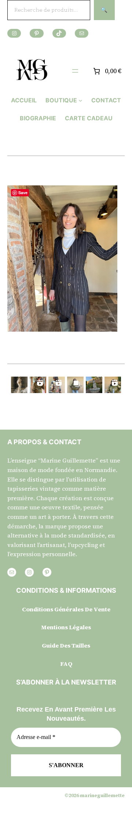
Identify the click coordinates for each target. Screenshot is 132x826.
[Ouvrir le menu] (75, 71)
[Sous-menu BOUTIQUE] (80, 100)
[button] (19, 385)
